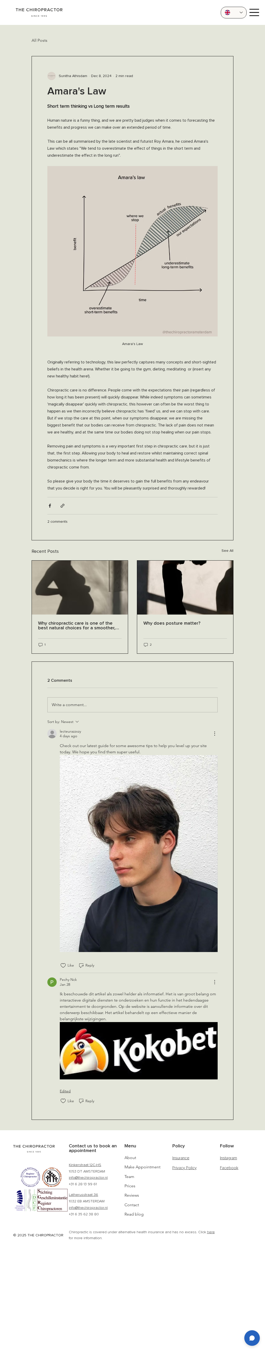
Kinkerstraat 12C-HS (85, 1165)
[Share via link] (62, 505)
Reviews (131, 1195)
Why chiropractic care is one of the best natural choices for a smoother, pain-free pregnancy (76, 625)
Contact (131, 1204)
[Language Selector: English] (234, 12)
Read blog (134, 1214)
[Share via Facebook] (49, 505)
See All (227, 551)
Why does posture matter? (171, 623)
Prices (129, 1185)
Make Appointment (142, 1166)
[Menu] (254, 12)
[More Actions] (214, 733)
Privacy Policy (184, 1168)
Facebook (229, 1168)
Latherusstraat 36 (83, 1195)
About (130, 1157)
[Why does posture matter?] (185, 588)
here (211, 1232)
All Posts (39, 40)
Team (129, 1176)
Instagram (228, 1158)
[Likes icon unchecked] (63, 965)
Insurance (180, 1158)
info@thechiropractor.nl (88, 1178)
